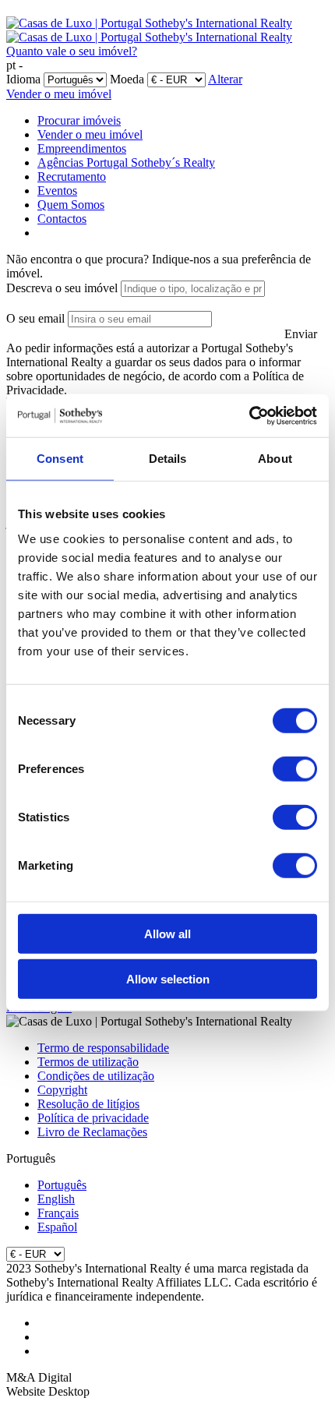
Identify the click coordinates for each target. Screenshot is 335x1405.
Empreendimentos (81, 148)
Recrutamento (71, 176)
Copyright (62, 1089)
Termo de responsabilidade (103, 1047)
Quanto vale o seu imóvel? (71, 51)
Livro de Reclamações (92, 1131)
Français (58, 1213)
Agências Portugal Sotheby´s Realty (126, 162)
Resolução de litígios (88, 1103)
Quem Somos (70, 204)
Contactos (61, 218)
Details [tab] (168, 458)
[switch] (295, 768)
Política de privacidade (93, 1117)
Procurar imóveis (79, 120)
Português (61, 1184)
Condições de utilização (95, 1075)
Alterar (225, 79)
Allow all (167, 933)
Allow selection (168, 979)
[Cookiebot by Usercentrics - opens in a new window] (249, 415)
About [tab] (275, 458)
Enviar (300, 334)
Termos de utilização (88, 1061)
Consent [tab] (60, 458)
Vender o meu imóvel (58, 94)
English (56, 1199)
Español (57, 1227)
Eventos (57, 190)
